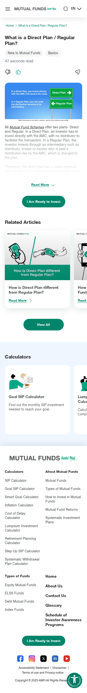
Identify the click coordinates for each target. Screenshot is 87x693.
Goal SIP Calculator (26, 396)
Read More (40, 184)
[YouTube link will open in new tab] (67, 659)
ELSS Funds (14, 593)
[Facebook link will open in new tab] (20, 659)
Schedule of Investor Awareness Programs (63, 620)
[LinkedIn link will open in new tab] (55, 659)
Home (10, 25)
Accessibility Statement (34, 668)
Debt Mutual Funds (19, 601)
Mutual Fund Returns (61, 509)
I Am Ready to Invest (43, 201)
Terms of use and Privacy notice (43, 672)
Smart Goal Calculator (22, 497)
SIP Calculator (16, 480)
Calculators (14, 471)
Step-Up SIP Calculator (22, 551)
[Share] (77, 72)
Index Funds (14, 610)
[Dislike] (8, 72)
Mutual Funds (55, 480)
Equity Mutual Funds (20, 585)
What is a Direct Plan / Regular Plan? (42, 25)
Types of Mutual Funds (62, 489)
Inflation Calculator (19, 505)
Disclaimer (59, 668)
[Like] (18, 72)
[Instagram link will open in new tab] (32, 659)
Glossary (53, 605)
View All (43, 324)
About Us (54, 586)
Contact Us (55, 595)
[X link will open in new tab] (43, 659)
